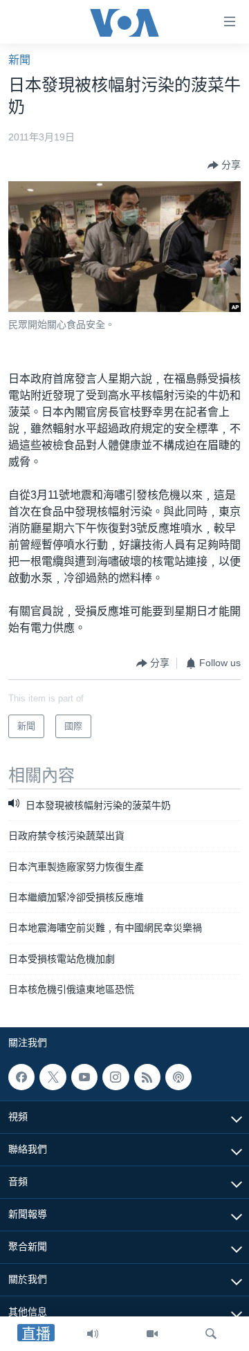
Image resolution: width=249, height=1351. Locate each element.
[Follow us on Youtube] (84, 1077)
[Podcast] (178, 1077)
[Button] (224, 165)
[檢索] (211, 1333)
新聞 (19, 60)
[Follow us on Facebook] (21, 1077)
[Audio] (92, 1333)
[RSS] (147, 1077)
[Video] (152, 1333)
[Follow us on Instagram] (115, 1077)
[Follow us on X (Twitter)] (52, 1077)
